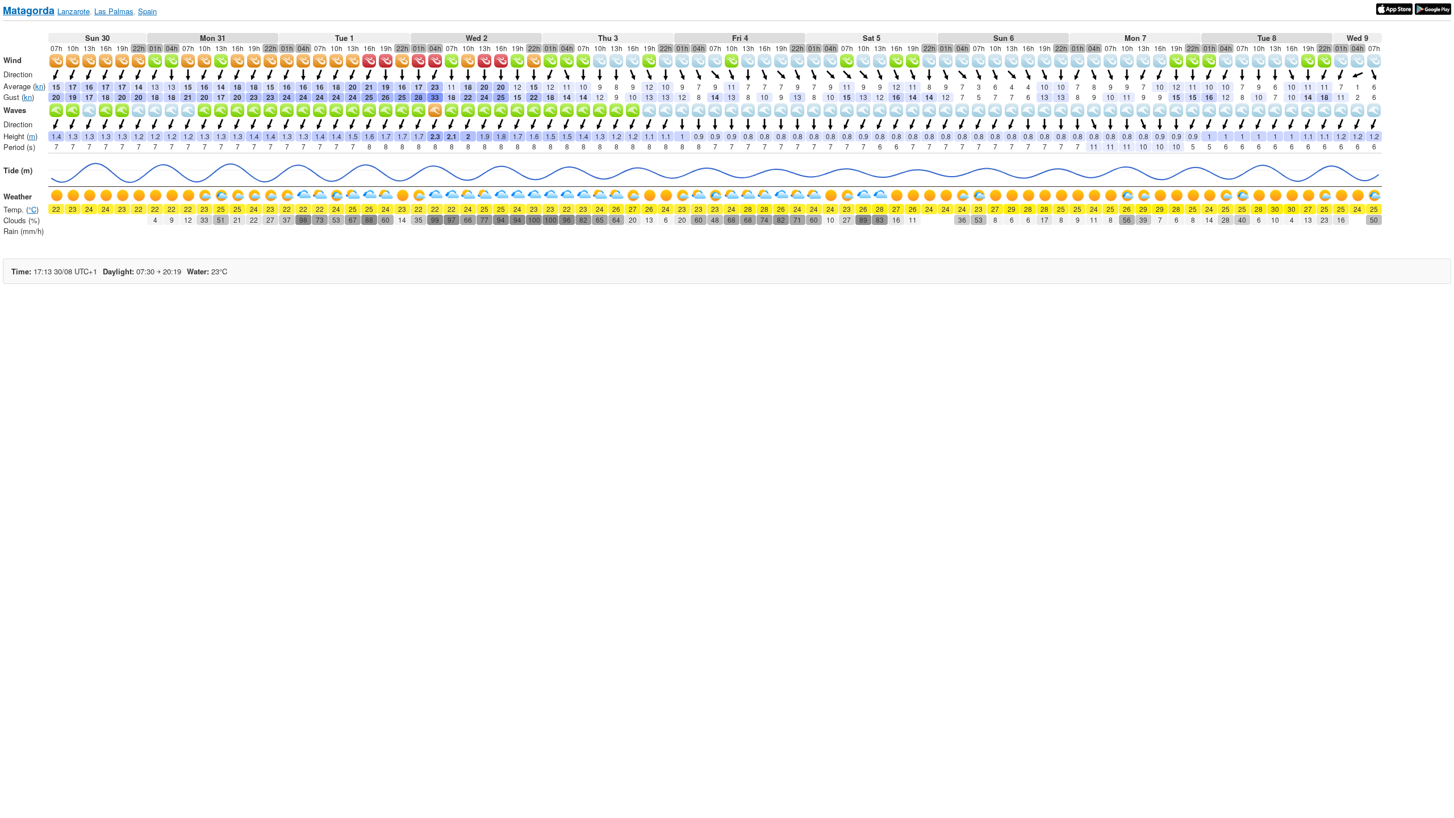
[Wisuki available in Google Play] (1433, 7)
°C (32, 209)
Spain (147, 11)
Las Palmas (113, 11)
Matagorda (29, 10)
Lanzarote (73, 11)
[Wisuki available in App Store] (1394, 7)
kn (39, 86)
